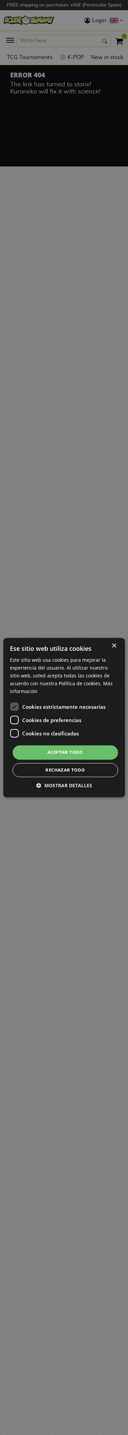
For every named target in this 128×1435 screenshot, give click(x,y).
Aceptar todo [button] (65, 752)
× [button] (113, 645)
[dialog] (64, 717)
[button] (64, 785)
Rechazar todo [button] (65, 770)
